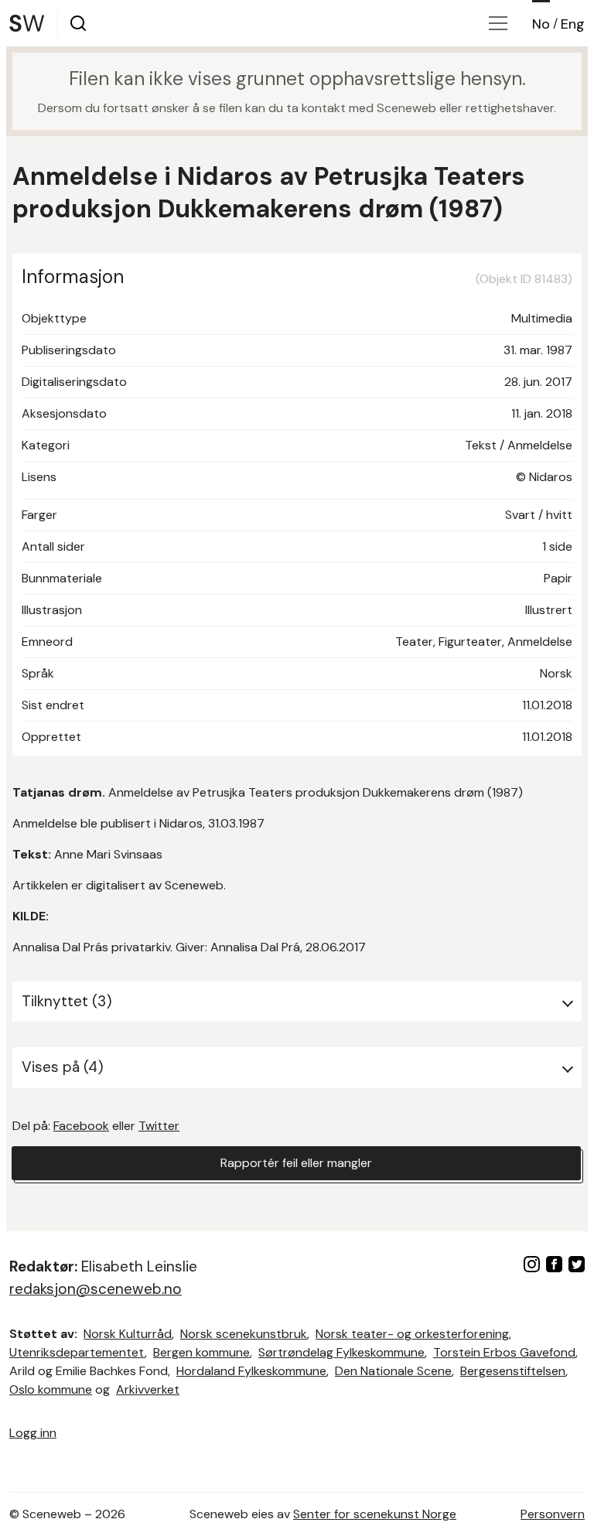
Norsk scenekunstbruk (243, 1334)
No (541, 24)
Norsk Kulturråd (128, 1334)
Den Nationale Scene (393, 1371)
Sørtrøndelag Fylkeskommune (341, 1352)
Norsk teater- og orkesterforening (412, 1334)
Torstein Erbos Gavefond (504, 1352)
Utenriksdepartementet (77, 1352)
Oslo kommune (50, 1389)
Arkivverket (147, 1389)
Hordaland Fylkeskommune (251, 1371)
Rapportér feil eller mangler (296, 1163)
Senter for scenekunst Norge (374, 1514)
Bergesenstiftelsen (512, 1371)
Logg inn (32, 1433)
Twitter (158, 1126)
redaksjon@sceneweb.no (95, 1289)
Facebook (81, 1126)
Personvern (553, 1514)
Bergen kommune (201, 1352)
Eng (573, 24)
